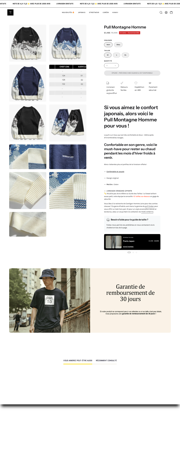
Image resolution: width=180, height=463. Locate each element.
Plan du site (89, 446)
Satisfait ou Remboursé (128, 419)
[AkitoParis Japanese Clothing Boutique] (10, 12)
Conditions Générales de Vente (97, 442)
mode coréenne (147, 212)
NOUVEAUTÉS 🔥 (58, 419)
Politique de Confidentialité (96, 438)
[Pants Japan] (114, 242)
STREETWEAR (57, 427)
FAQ (85, 423)
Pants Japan (128, 241)
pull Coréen (149, 206)
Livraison (121, 431)
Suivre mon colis (124, 435)
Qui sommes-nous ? (126, 423)
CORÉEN (54, 431)
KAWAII (54, 435)
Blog (119, 439)
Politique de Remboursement (97, 427)
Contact (87, 419)
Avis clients (122, 427)
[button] (115, 12)
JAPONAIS (55, 423)
